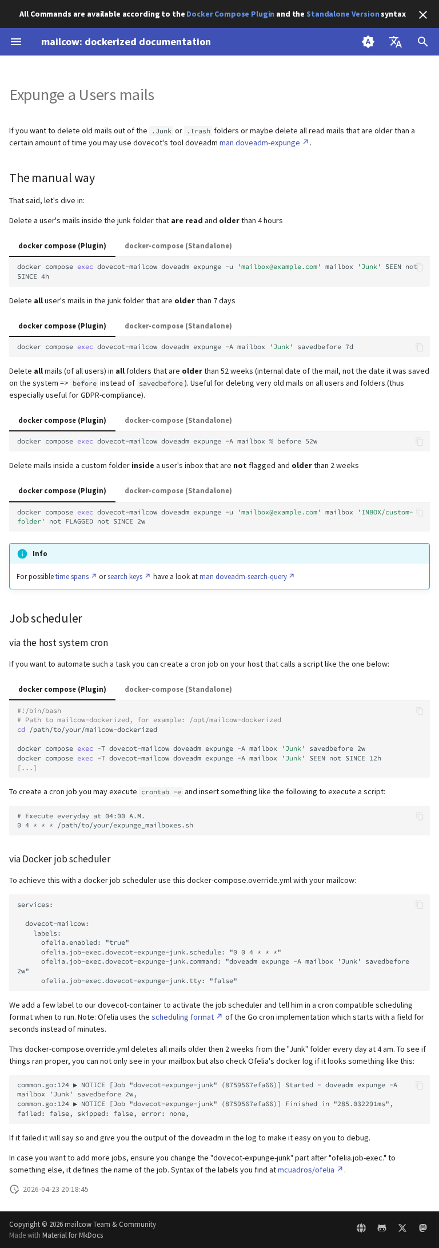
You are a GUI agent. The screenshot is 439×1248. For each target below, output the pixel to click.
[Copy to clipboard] (420, 268)
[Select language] (395, 41)
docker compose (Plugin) (62, 245)
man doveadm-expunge (260, 142)
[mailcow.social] (423, 1230)
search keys (124, 576)
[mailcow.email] (361, 1230)
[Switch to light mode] (368, 41)
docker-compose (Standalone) (178, 245)
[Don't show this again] (423, 15)
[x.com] (402, 1230)
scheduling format (182, 1017)
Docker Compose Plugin (230, 14)
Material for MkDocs (72, 1234)
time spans (72, 576)
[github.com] (382, 1230)
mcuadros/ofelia (306, 1169)
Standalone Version (342, 14)
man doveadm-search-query (243, 576)
